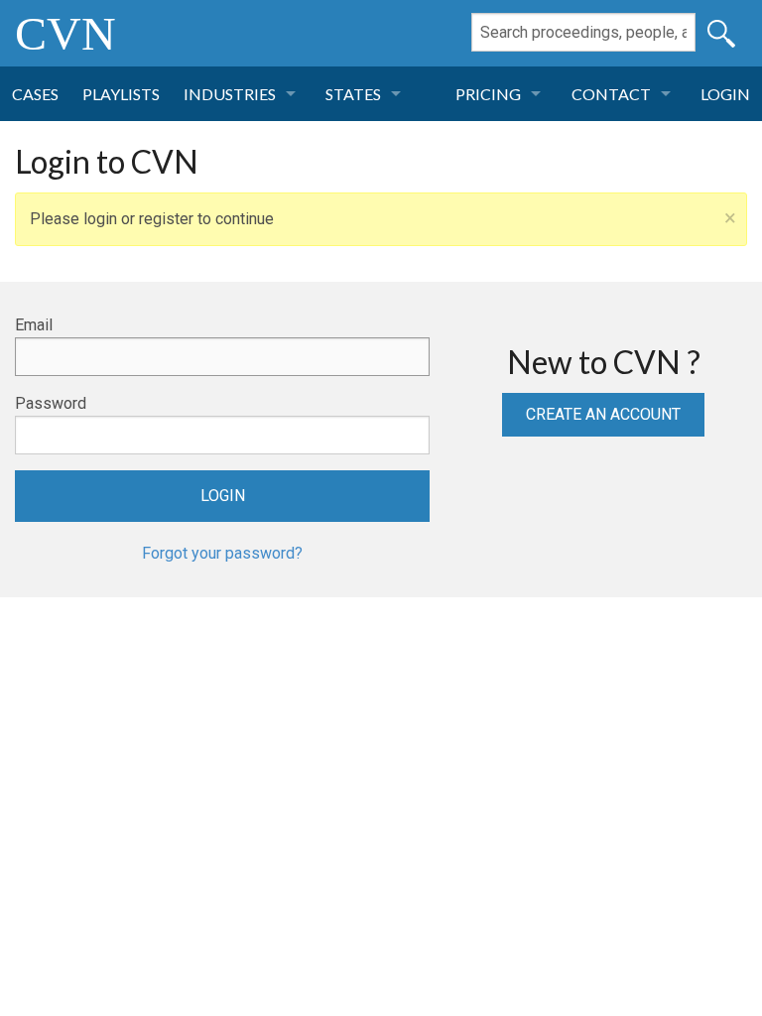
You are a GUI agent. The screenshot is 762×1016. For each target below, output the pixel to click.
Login (725, 93)
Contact (611, 93)
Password (50, 403)
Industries (230, 93)
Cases (35, 93)
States (353, 93)
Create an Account (603, 414)
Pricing (488, 93)
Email (34, 325)
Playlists (121, 93)
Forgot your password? (222, 553)
